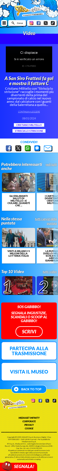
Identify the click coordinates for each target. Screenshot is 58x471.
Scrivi (29, 331)
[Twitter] (46, 23)
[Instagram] (31, 23)
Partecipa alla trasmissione (29, 350)
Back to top (31, 389)
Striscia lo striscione (29, 130)
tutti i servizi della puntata (46, 221)
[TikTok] (53, 23)
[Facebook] (38, 23)
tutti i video (50, 271)
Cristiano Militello (29, 124)
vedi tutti (51, 164)
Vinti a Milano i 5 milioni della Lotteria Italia (18, 253)
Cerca (20, 23)
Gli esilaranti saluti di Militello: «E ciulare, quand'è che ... (18, 201)
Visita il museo (29, 372)
